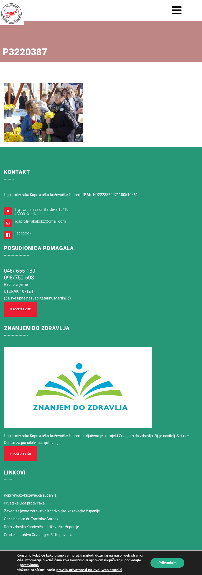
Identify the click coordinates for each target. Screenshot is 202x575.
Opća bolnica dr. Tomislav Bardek (31, 519)
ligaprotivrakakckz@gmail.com (40, 221)
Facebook (22, 233)
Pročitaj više (20, 309)
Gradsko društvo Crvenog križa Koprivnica (38, 535)
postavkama (29, 565)
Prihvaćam (167, 562)
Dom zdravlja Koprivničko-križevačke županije (41, 527)
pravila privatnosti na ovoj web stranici (89, 569)
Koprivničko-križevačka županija (30, 495)
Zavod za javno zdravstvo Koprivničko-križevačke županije (52, 511)
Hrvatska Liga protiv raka (24, 503)
